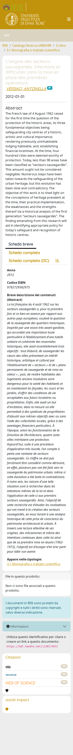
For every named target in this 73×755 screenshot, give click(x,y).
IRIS (5, 45)
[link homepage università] (25, 19)
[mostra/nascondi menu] (69, 19)
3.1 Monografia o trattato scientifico (33, 50)
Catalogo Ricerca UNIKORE (32, 45)
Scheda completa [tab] (24, 252)
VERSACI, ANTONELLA (26, 88)
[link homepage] (14, 7)
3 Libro (61, 45)
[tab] (57, 261)
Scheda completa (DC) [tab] (29, 260)
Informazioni (19, 626)
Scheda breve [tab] (21, 244)
